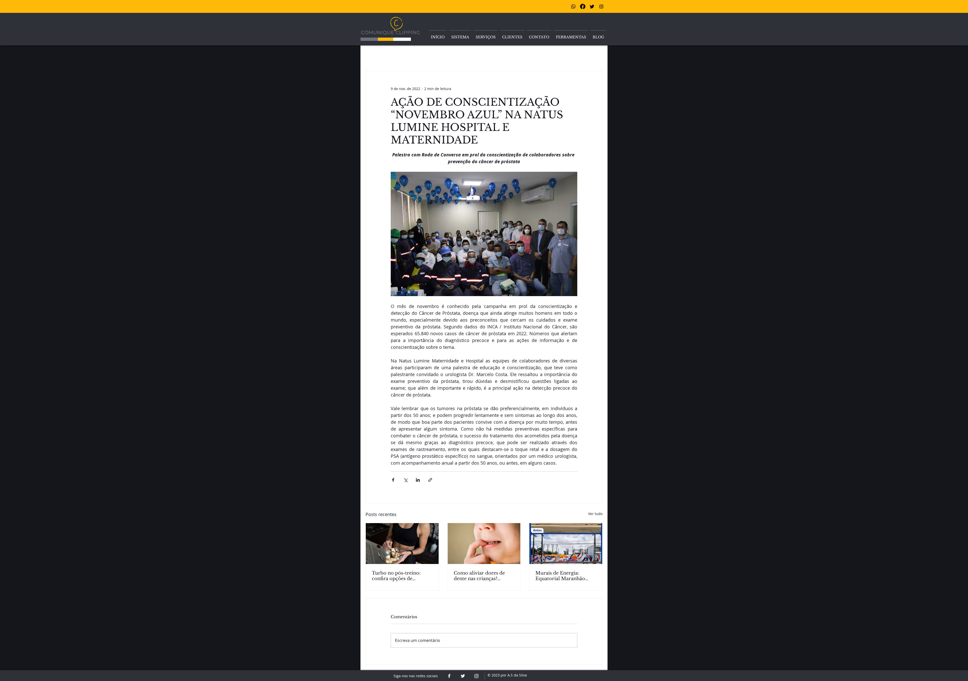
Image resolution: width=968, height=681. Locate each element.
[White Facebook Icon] (449, 676)
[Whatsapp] (573, 6)
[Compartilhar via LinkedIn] (417, 479)
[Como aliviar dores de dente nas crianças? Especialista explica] (484, 543)
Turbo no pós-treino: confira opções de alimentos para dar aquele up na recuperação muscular (402, 575)
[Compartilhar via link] (430, 479)
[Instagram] (601, 6)
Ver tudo (595, 513)
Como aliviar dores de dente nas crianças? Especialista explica (479, 575)
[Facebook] (582, 6)
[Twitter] (592, 6)
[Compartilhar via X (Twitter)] (405, 479)
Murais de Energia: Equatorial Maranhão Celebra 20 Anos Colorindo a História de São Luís (562, 575)
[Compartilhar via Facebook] (393, 479)
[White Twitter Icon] (463, 676)
